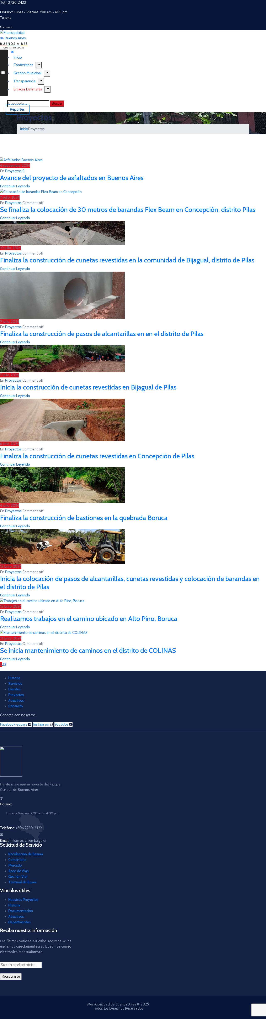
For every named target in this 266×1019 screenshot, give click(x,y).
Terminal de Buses (22, 882)
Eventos (14, 689)
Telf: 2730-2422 (13, 2)
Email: (23, 840)
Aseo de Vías (18, 871)
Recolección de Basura (25, 854)
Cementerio (17, 860)
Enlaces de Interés (28, 89)
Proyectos (13, 171)
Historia (14, 678)
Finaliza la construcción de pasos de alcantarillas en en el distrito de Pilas (101, 334)
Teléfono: (21, 828)
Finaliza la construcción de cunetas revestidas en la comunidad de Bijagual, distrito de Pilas (127, 260)
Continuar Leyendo (15, 186)
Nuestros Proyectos (23, 900)
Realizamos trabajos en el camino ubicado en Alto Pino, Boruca (88, 619)
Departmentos (19, 922)
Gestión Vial (17, 876)
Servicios (15, 683)
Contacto (15, 706)
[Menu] (47, 73)
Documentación (20, 911)
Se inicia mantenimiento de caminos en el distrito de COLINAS (88, 650)
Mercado (15, 865)
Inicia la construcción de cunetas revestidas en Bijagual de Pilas (88, 387)
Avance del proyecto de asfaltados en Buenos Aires (71, 178)
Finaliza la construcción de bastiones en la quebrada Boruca (83, 518)
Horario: (6, 804)
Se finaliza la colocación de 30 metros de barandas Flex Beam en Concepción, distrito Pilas (127, 209)
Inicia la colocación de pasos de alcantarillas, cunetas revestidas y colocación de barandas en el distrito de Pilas (130, 583)
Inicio (24, 129)
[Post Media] (21, 159)
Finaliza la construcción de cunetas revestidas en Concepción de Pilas (97, 456)
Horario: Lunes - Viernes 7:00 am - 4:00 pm (33, 12)
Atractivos (16, 700)
